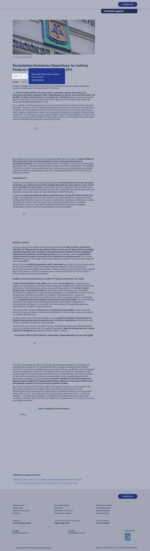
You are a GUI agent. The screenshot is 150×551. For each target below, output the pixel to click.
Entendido (38, 80)
